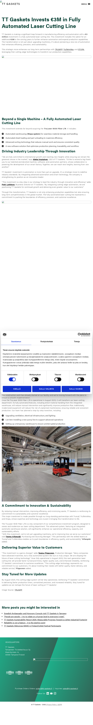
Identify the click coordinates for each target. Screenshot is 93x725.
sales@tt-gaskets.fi (70, 688)
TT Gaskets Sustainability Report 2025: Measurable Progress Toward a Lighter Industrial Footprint (45, 619)
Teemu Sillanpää (13, 536)
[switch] (35, 379)
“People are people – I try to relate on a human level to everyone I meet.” (34, 616)
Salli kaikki (76, 389)
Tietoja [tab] (77, 341)
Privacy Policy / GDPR (54, 704)
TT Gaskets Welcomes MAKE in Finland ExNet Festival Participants (32, 625)
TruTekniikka (68, 49)
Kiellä (17, 389)
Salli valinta (46, 389)
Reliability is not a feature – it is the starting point (24, 622)
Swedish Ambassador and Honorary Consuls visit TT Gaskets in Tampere (35, 613)
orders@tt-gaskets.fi (44, 688)
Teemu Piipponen (46, 553)
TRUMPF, (59, 49)
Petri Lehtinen (8, 184)
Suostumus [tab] (16, 341)
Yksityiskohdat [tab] (46, 341)
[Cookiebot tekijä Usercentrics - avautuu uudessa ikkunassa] (79, 334)
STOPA (81, 49)
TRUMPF (18, 590)
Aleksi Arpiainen (40, 159)
